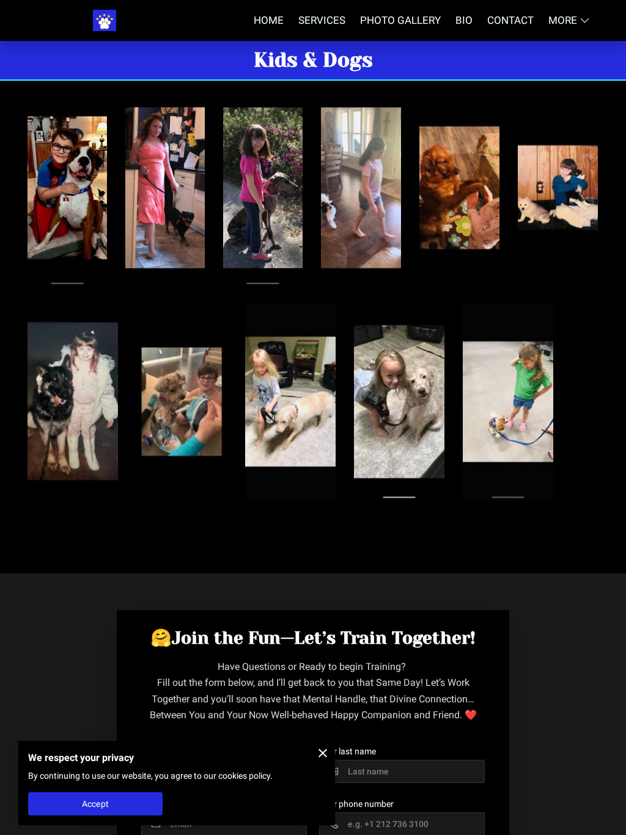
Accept (95, 804)
